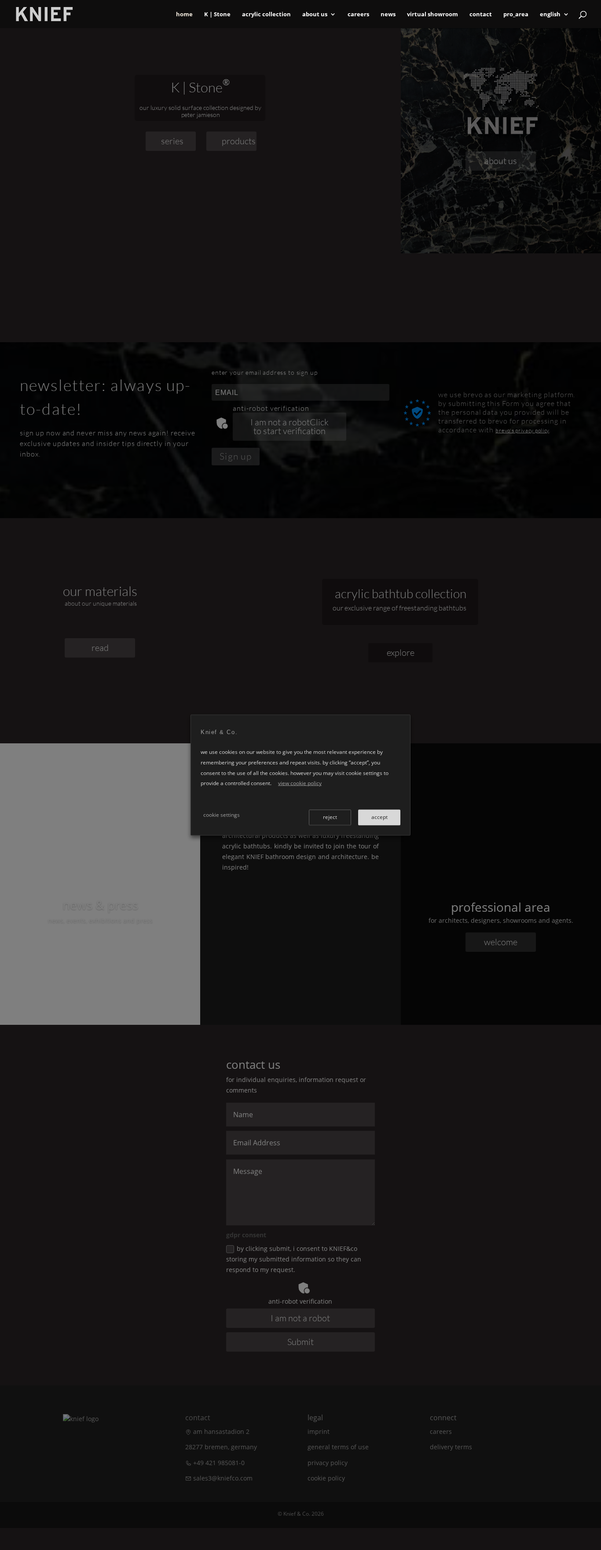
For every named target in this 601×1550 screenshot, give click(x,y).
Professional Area (500, 907)
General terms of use (338, 1447)
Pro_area (515, 14)
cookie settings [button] (221, 814)
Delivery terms (451, 1447)
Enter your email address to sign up (264, 372)
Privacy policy (328, 1463)
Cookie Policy (326, 1478)
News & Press (100, 904)
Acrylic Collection (266, 14)
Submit (300, 1341)
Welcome (500, 941)
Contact (480, 14)
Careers (358, 14)
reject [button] (330, 816)
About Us (314, 14)
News (388, 14)
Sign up (236, 456)
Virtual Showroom (432, 14)
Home (184, 14)
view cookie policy (300, 783)
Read (100, 944)
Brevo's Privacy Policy (522, 430)
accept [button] (379, 816)
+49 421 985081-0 (219, 1463)
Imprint (319, 1431)
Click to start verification (291, 426)
